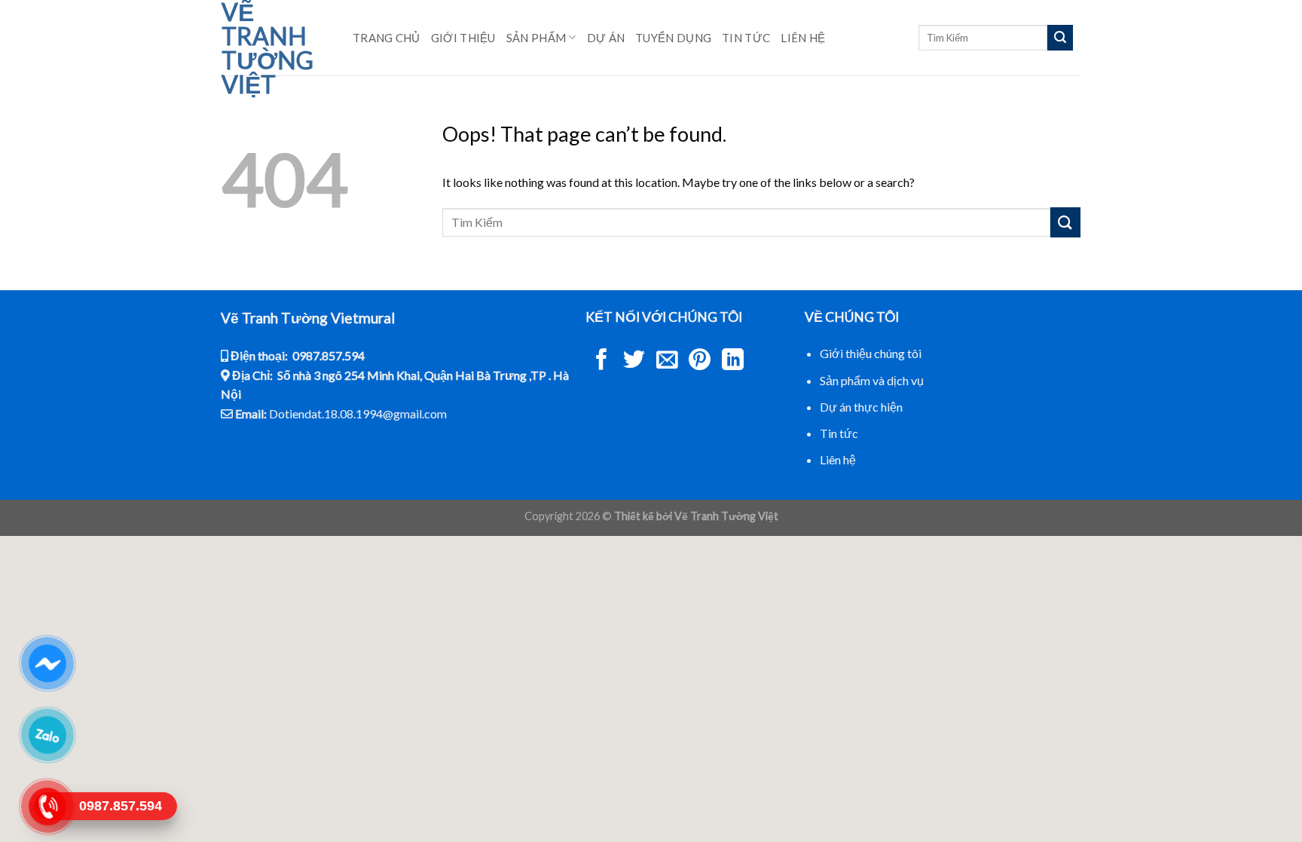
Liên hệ (803, 37)
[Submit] (1060, 38)
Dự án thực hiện (861, 407)
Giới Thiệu (463, 37)
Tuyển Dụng (673, 37)
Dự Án (606, 37)
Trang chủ (386, 37)
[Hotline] (47, 806)
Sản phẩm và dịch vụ (872, 380)
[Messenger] (47, 663)
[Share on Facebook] (602, 361)
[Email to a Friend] (667, 361)
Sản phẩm (536, 37)
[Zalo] (47, 735)
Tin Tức (746, 37)
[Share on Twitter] (634, 361)
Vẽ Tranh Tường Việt (267, 48)
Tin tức (839, 433)
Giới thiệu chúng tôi (870, 353)
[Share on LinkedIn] (733, 361)
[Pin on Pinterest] (700, 361)
